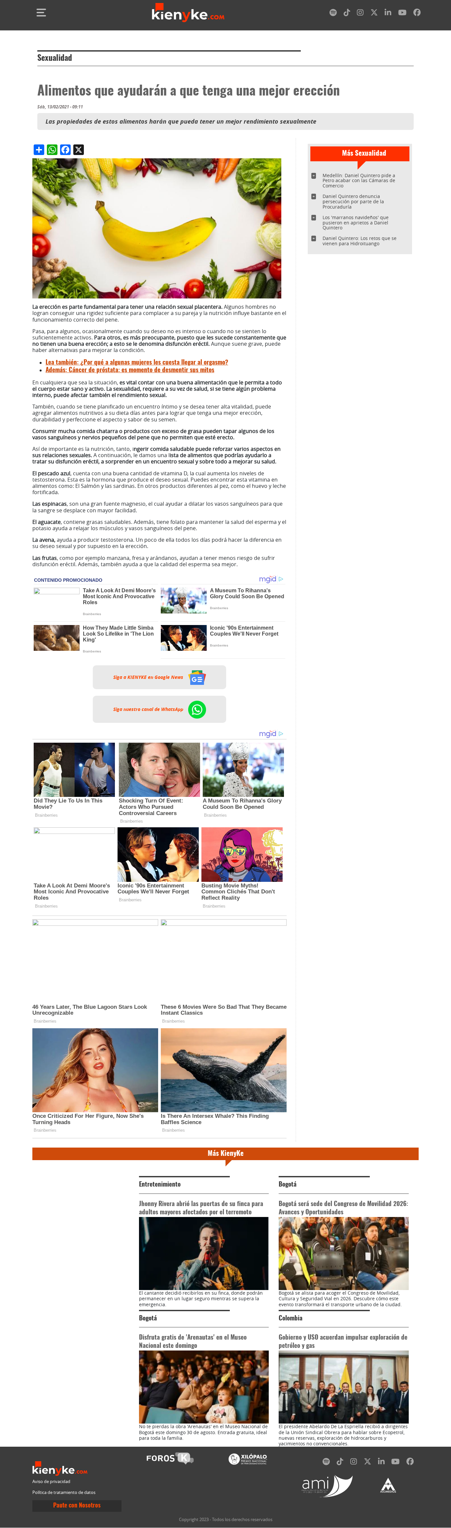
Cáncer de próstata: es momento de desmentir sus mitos (130, 370)
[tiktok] (347, 13)
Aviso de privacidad (51, 1481)
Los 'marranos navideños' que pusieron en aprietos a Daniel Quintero (356, 222)
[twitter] (374, 13)
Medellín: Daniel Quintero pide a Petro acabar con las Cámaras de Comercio (359, 180)
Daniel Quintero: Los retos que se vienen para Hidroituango (360, 241)
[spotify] (333, 13)
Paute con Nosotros (77, 1506)
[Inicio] (188, 12)
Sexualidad (54, 58)
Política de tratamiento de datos (63, 1492)
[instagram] (360, 13)
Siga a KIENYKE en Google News (149, 677)
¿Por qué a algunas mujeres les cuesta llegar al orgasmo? (137, 363)
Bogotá (287, 1185)
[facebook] (417, 13)
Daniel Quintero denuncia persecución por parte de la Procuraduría (353, 201)
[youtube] (402, 13)
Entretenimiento (160, 1185)
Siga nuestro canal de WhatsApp (149, 709)
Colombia (290, 1318)
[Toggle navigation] (41, 12)
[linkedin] (388, 13)
